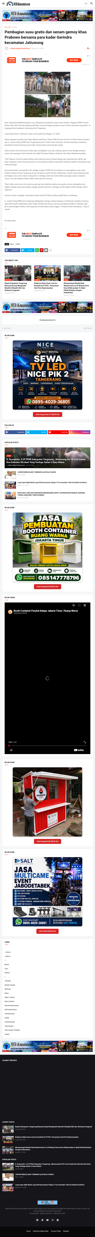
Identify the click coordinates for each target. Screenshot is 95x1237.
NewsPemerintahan (12, 1005)
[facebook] (37, 1220)
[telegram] (58, 1220)
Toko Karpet (9, 1026)
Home (28, 1231)
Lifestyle (8, 981)
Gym (6, 969)
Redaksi (66, 1231)
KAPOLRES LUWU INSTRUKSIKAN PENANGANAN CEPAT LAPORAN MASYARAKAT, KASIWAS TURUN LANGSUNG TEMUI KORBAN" (51, 494)
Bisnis (7, 964)
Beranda (8, 27)
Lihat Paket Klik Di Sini (47, 931)
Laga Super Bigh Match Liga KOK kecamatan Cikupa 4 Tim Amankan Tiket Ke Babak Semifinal (52, 482)
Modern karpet (10, 985)
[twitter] (42, 1220)
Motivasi (8, 989)
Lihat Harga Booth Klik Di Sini (47, 586)
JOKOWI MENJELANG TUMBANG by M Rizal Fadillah (36, 472)
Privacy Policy (56, 1231)
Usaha (7, 1034)
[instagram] (53, 1220)
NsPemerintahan (11, 1009)
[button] (3, 4)
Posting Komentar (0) (47, 320)
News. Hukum (10, 997)
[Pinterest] (42, 250)
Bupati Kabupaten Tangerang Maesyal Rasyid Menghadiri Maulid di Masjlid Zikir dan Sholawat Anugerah (16, 286)
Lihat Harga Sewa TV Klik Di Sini (47, 414)
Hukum (7, 973)
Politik (18, 244)
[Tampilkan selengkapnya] (51, 250)
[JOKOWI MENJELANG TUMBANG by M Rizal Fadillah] (10, 475)
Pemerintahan (10, 1014)
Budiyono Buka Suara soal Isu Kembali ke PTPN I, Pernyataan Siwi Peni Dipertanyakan (46, 285)
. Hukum (8, 952)
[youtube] (47, 1220)
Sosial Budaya (10, 1022)
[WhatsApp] (37, 250)
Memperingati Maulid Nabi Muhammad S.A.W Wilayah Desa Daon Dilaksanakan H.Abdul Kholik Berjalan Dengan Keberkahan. (76, 288)
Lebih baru (7, 328)
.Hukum (7, 956)
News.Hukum (9, 1001)
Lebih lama (87, 328)
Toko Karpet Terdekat (12, 1030)
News (15, 27)
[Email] (46, 250)
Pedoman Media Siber (41, 1231)
